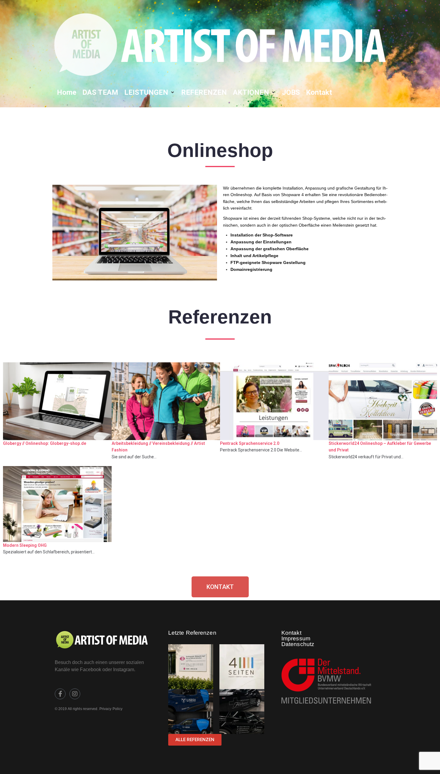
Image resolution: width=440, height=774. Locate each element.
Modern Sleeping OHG (25, 545)
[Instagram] (74, 693)
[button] (149, 92)
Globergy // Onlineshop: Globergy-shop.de (44, 443)
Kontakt (291, 633)
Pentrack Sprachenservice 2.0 (249, 443)
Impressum (295, 638)
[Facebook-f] (60, 693)
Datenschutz (297, 644)
